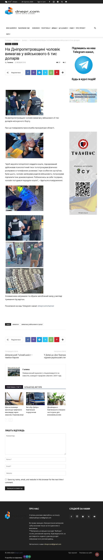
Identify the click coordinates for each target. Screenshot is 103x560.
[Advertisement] (34, 21)
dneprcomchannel (46, 306)
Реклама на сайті (85, 553)
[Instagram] (54, 2)
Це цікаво (63, 28)
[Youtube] (66, 2)
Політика (45, 28)
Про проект (80, 28)
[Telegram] (58, 2)
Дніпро (24, 40)
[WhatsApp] (51, 72)
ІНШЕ (71, 28)
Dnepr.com (19, 553)
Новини (35, 28)
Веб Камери (11, 28)
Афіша (54, 28)
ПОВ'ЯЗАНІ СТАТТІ (14, 387)
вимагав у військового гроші (32, 324)
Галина (10, 62)
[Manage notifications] (97, 554)
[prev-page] (6, 419)
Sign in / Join (41, 2)
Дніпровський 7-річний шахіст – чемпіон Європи (18, 356)
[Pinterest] (56, 72)
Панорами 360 (24, 28)
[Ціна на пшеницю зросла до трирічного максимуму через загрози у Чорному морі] (14, 398)
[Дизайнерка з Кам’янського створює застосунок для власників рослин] (56, 398)
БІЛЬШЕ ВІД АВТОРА (33, 387)
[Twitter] (62, 2)
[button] (95, 28)
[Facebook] (49, 2)
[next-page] (10, 419)
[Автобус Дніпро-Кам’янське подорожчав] (35, 398)
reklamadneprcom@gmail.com (40, 518)
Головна (8, 40)
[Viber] (33, 72)
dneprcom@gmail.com (52, 544)
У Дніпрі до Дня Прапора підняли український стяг (55, 356)
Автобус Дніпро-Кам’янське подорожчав (32, 409)
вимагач (16, 324)
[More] (62, 72)
